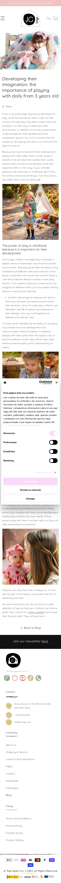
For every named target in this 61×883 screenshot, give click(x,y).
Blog (8, 795)
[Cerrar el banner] (57, 382)
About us (11, 744)
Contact (10, 773)
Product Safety (14, 840)
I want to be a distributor (20, 759)
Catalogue (12, 788)
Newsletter (12, 780)
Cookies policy (14, 832)
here (45, 641)
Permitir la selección (30, 490)
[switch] (53, 442)
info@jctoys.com (22, 722)
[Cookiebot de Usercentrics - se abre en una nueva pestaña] (39, 382)
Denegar (30, 498)
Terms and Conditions (18, 818)
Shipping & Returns (17, 752)
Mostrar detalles (43, 472)
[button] (4, 18)
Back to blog (32, 627)
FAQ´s (9, 766)
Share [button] (9, 106)
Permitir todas (30, 481)
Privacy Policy (14, 825)
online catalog (36, 612)
